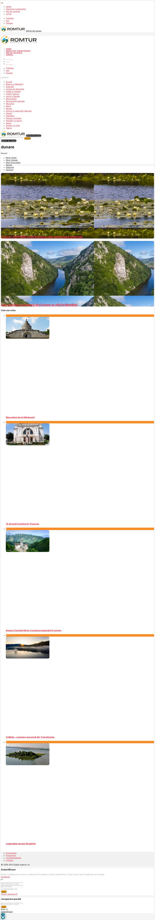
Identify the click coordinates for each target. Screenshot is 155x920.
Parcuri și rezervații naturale (18, 111)
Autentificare (7, 912)
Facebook (5, 877)
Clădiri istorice (12, 94)
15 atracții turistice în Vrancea (22, 524)
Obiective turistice (16, 9)
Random (9, 170)
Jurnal (8, 14)
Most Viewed (12, 160)
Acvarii (9, 82)
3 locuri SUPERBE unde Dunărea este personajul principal (42, 237)
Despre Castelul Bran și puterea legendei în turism (33, 630)
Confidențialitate (13, 858)
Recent (9, 165)
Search (27, 138)
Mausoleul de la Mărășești (20, 417)
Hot (7, 20)
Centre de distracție (15, 89)
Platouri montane (13, 118)
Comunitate (11, 853)
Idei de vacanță (13, 11)
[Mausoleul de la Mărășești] (80, 365)
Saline (8, 123)
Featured (10, 167)
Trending (10, 18)
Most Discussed (13, 162)
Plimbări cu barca (14, 120)
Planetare (10, 116)
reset (3, 907)
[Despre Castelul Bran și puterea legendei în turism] (80, 578)
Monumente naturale (15, 101)
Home (8, 6)
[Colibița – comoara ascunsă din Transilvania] (80, 685)
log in (4, 892)
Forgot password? (9, 894)
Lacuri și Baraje (13, 96)
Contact (9, 860)
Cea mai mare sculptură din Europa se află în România (39, 305)
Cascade (10, 86)
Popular (9, 23)
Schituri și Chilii (13, 125)
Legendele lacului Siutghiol (21, 843)
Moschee (10, 103)
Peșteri (9, 113)
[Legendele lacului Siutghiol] (80, 791)
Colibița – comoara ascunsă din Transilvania (30, 737)
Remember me (10, 889)
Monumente (11, 99)
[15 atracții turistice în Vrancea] (80, 471)
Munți (8, 106)
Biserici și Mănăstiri (14, 84)
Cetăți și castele (13, 91)
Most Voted (11, 157)
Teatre (9, 128)
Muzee (9, 108)
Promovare (11, 855)
